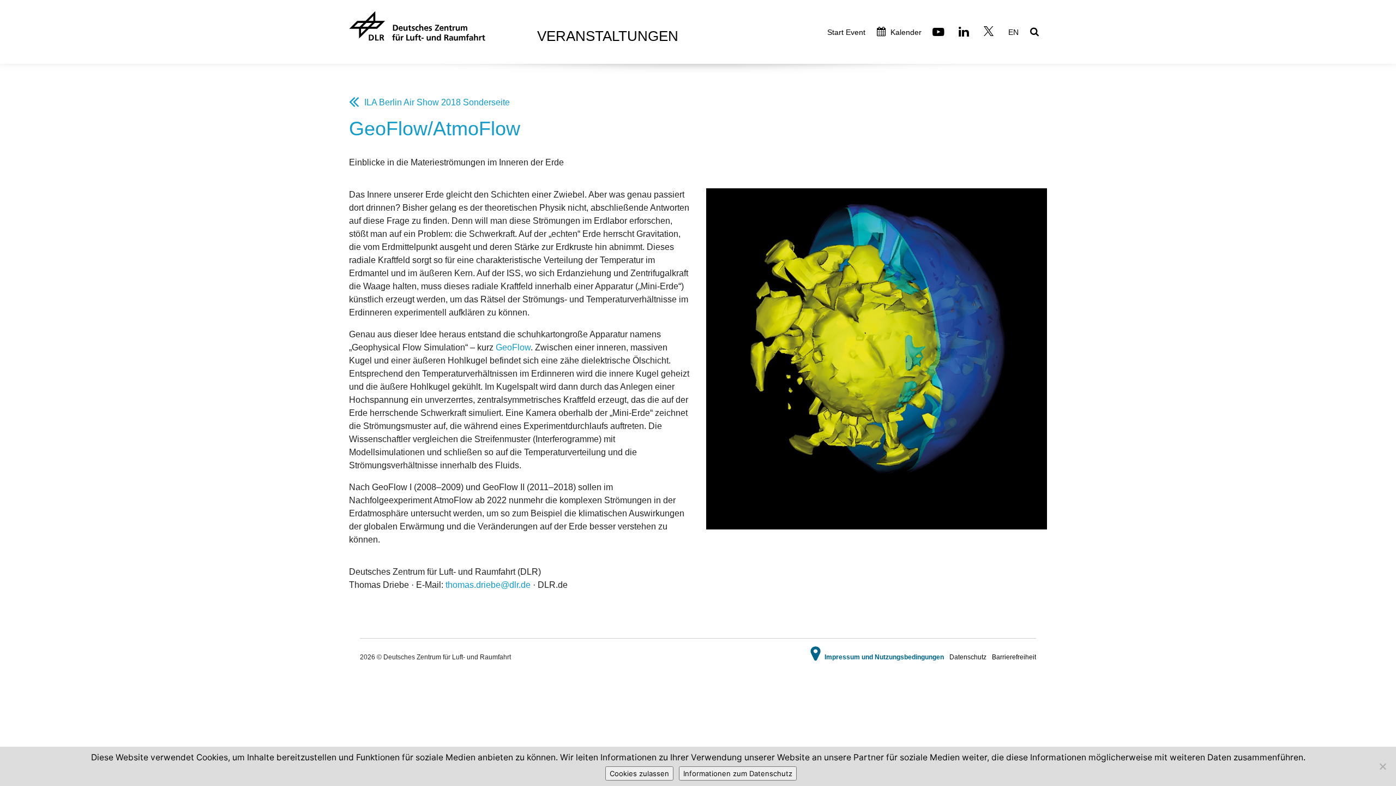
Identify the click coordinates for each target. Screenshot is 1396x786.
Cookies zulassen (639, 773)
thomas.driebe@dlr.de (488, 585)
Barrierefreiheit (1014, 657)
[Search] (1036, 33)
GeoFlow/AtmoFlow (434, 128)
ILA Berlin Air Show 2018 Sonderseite (437, 102)
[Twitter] (990, 33)
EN (1013, 32)
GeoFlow (513, 347)
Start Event (846, 32)
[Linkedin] (965, 33)
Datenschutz (967, 657)
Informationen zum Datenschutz (737, 773)
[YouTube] (939, 33)
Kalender (905, 32)
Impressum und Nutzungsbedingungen (884, 657)
